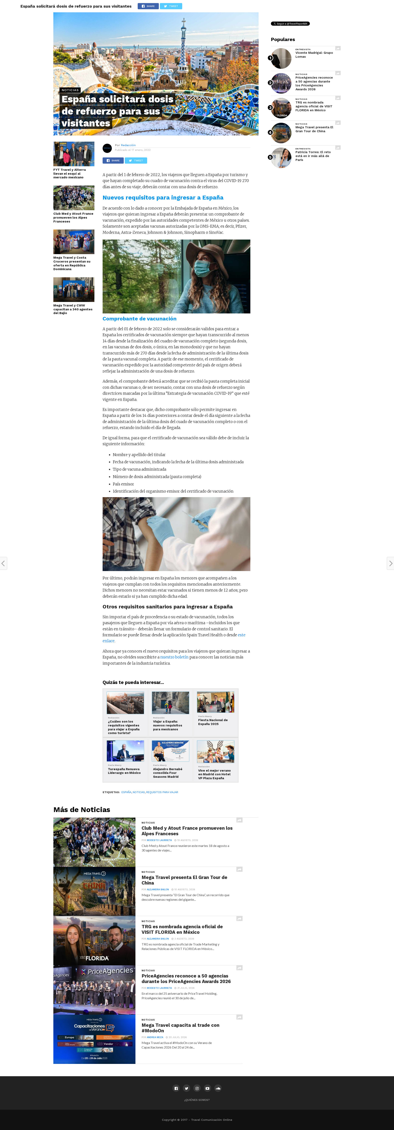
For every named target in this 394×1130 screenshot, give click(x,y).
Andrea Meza (155, 1037)
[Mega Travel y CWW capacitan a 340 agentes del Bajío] (73, 301)
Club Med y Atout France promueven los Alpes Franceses (73, 217)
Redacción (128, 145)
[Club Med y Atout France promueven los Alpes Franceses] (73, 209)
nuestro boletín (174, 657)
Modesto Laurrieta (159, 840)
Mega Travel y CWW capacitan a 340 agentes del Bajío (73, 309)
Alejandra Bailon (158, 889)
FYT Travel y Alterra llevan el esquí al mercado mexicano (69, 173)
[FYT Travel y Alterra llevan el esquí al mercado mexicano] (73, 165)
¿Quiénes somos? (197, 1099)
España (126, 792)
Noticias (139, 792)
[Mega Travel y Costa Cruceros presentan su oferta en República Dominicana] (73, 253)
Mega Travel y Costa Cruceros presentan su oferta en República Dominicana (71, 263)
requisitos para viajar (162, 792)
